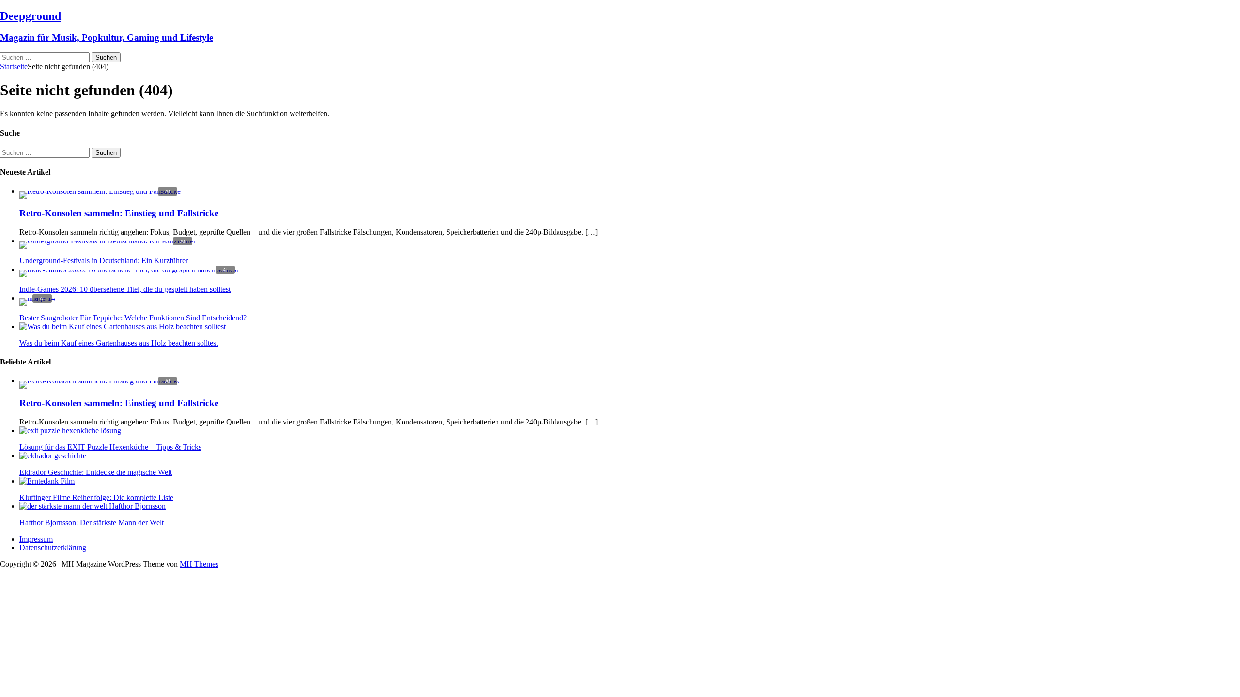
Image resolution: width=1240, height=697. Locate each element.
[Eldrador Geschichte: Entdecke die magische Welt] (52, 456)
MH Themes (199, 564)
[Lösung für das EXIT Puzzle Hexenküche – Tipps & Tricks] (70, 430)
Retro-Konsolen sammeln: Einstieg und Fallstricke (118, 213)
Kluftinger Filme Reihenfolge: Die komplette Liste (96, 497)
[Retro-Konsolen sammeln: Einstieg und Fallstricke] (100, 191)
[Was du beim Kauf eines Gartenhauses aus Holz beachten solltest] (122, 326)
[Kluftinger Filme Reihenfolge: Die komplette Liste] (47, 481)
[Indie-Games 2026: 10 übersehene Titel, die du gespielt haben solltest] (128, 269)
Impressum (36, 539)
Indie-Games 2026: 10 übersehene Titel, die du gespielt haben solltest (125, 289)
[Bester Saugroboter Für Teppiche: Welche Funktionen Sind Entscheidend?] (37, 298)
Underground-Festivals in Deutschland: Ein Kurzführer (103, 261)
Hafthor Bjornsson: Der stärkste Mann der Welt (91, 522)
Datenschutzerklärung (52, 548)
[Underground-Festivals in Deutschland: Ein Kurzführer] (107, 241)
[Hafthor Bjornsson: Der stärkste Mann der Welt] (92, 506)
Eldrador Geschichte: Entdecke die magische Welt (95, 472)
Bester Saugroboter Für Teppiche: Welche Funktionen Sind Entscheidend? (133, 318)
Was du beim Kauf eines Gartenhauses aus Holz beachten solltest (118, 343)
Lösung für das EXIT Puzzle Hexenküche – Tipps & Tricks (110, 447)
